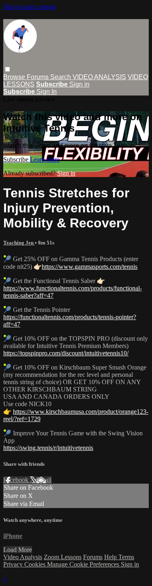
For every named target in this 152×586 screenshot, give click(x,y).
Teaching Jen (19, 243)
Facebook (16, 479)
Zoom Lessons (62, 557)
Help (111, 557)
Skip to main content (29, 6)
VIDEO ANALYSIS (99, 77)
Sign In (46, 91)
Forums (38, 77)
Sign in (79, 84)
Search (61, 77)
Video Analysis (22, 557)
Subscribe (16, 159)
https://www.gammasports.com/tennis (89, 266)
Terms (126, 557)
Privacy (13, 564)
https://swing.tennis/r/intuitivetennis (48, 447)
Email (43, 479)
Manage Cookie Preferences (84, 564)
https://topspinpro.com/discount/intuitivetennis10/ (65, 353)
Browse (15, 77)
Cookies (35, 564)
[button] (7, 69)
